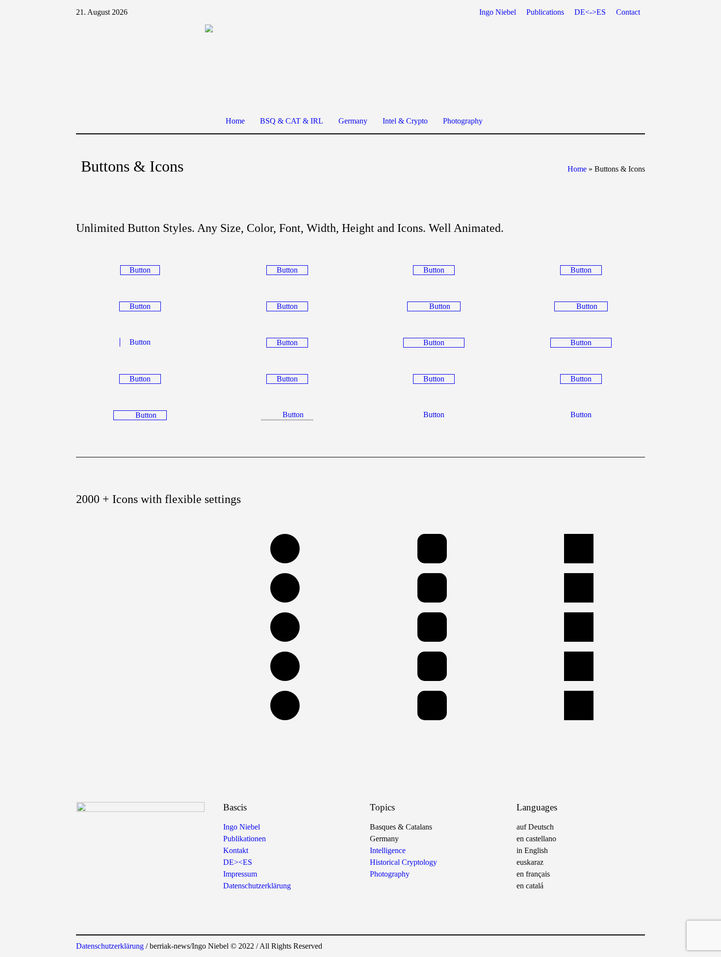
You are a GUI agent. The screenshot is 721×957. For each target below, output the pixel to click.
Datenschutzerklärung (257, 885)
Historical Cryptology (403, 862)
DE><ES (237, 862)
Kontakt (235, 850)
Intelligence (388, 850)
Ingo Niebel (241, 827)
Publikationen (244, 838)
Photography (390, 874)
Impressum (240, 874)
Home (577, 169)
